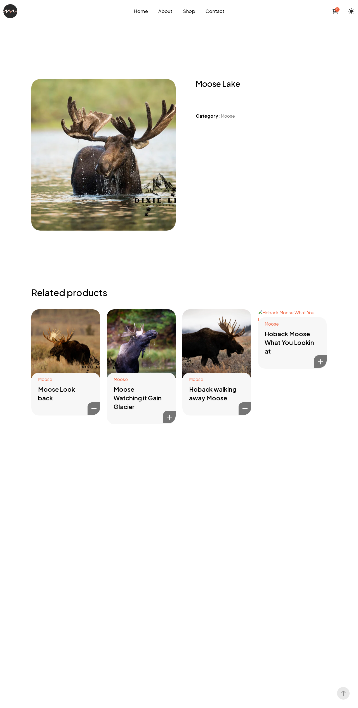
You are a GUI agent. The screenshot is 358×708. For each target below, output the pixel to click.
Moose (228, 116)
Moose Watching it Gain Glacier (138, 397)
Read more (94, 408)
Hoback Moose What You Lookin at (289, 342)
